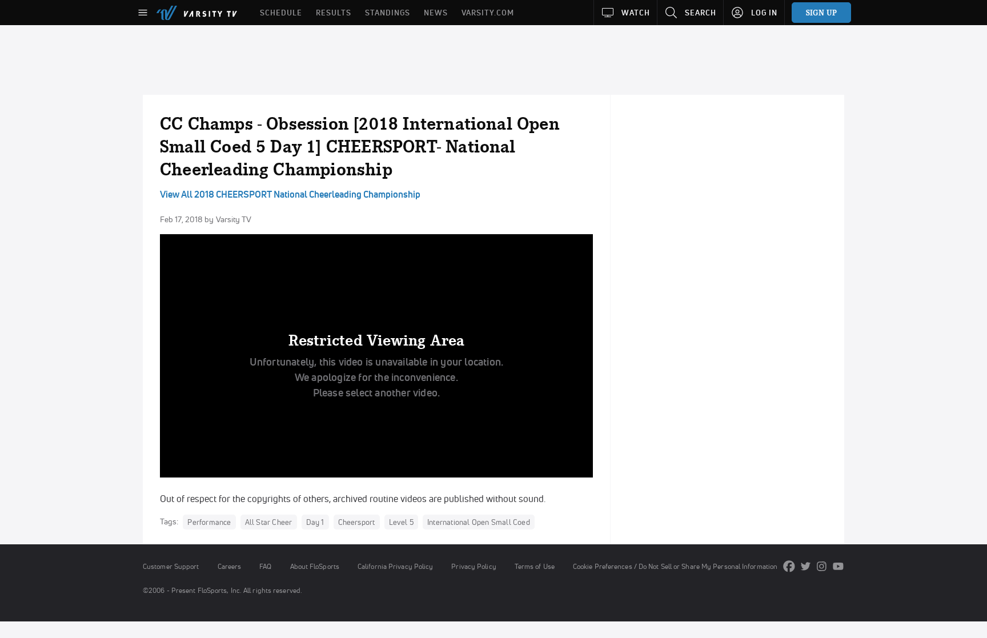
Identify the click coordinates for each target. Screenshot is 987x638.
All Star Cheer (268, 522)
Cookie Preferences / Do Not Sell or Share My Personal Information (675, 566)
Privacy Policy (473, 566)
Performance (209, 522)
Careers (230, 566)
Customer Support (171, 566)
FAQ (265, 566)
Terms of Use (535, 566)
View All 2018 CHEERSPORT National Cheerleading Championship (290, 194)
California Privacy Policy (395, 566)
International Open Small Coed (478, 522)
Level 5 (401, 522)
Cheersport (356, 522)
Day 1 (315, 522)
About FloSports (314, 566)
